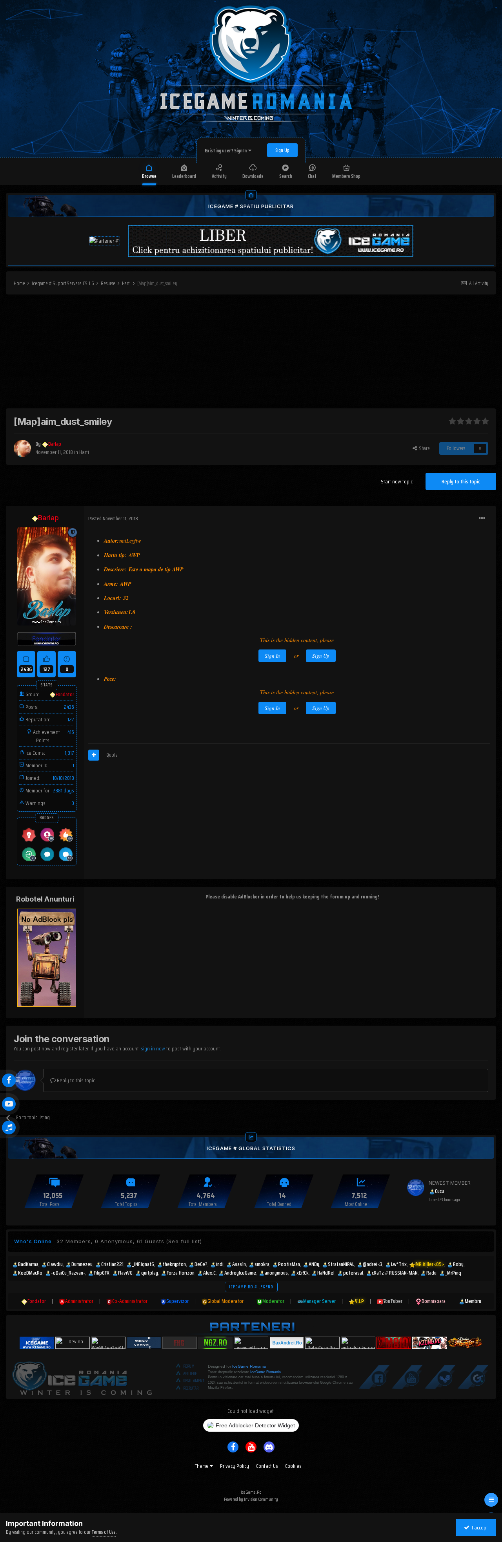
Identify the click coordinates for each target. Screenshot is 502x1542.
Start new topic (397, 481)
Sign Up (282, 150)
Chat (312, 176)
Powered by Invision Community (251, 1499)
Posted (113, 518)
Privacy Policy (234, 1466)
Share (423, 448)
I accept (478, 1527)
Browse (149, 176)
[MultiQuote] (93, 755)
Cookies (293, 1466)
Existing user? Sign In (226, 150)
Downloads (253, 176)
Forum (189, 1366)
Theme (202, 1466)
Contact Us (267, 1466)
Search (285, 176)
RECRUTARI (191, 1388)
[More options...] (482, 518)
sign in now (153, 1048)
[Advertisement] (251, 353)
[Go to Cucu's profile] (415, 1187)
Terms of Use (104, 1532)
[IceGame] (82, 1376)
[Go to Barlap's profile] (22, 448)
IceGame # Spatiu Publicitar (251, 206)
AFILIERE (190, 1373)
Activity (219, 176)
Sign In (272, 655)
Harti (84, 452)
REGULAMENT (193, 1380)
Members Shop (346, 176)
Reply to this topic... (77, 1080)
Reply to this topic (461, 481)
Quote (112, 755)
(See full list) (184, 1241)
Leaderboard (184, 176)
